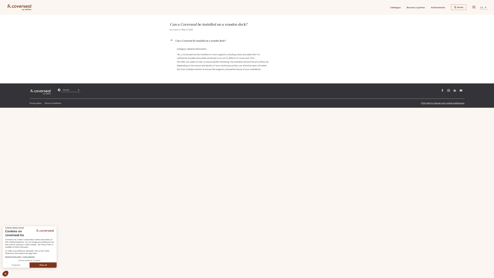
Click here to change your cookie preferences (442, 103)
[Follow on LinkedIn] (454, 90)
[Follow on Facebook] (442, 90)
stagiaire (176, 29)
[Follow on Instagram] (448, 90)
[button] (221, 41)
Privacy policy (36, 103)
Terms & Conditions (53, 103)
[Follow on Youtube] (461, 90)
